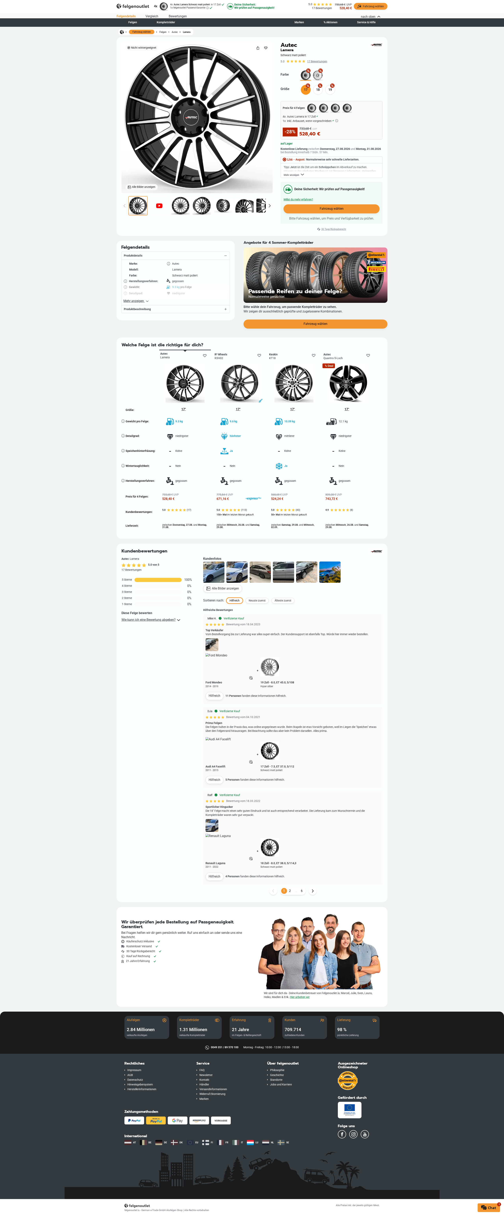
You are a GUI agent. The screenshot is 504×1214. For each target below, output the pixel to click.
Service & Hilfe (366, 22)
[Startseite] (122, 32)
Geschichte (277, 1075)
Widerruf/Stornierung (212, 1094)
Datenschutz (135, 1079)
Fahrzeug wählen (141, 32)
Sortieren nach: (213, 600)
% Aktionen (330, 22)
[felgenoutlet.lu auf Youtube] (365, 1134)
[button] (175, 256)
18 (318, 90)
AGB (130, 1075)
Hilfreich (214, 696)
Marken (299, 22)
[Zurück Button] (273, 891)
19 (330, 90)
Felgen (132, 22)
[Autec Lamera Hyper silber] (317, 75)
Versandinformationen (213, 1089)
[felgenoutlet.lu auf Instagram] (353, 1134)
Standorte (276, 1079)
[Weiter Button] (313, 891)
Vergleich (151, 16)
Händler (204, 1084)
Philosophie (277, 1070)
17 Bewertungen (317, 61)
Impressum (134, 1070)
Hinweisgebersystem (140, 1084)
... (296, 891)
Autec (175, 32)
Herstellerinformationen (141, 1089)
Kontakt (204, 1079)
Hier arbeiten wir (300, 997)
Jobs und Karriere (281, 1084)
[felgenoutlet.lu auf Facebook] (342, 1134)
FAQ (202, 1070)
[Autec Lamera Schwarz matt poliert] (305, 75)
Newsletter (206, 1075)
